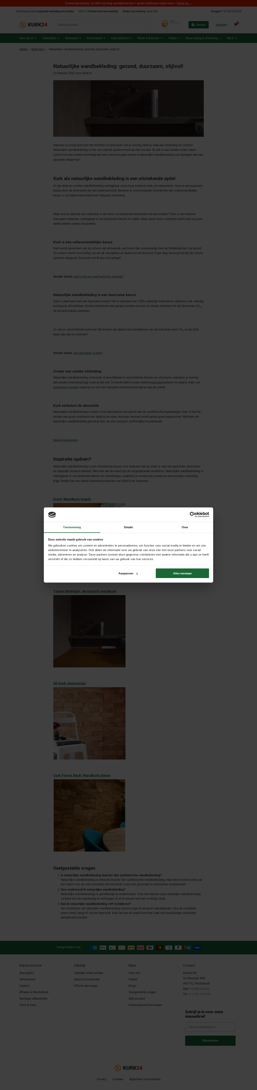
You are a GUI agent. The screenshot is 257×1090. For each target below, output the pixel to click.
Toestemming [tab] (72, 527)
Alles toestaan (182, 573)
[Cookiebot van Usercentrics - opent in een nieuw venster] (192, 515)
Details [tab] (128, 527)
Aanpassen (126, 573)
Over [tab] (185, 527)
